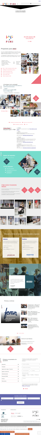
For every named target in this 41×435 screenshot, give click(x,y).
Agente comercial (5, 371)
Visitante (3, 366)
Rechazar (7, 434)
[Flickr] (30, 41)
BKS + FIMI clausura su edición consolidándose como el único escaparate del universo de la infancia (34, 313)
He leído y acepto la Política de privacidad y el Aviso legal (12, 400)
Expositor (4, 364)
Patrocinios (4, 381)
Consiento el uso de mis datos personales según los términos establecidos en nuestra (30, 385)
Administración (5, 373)
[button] (30, 3)
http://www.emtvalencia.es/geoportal (29, 147)
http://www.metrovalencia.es (28, 135)
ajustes (30, 429)
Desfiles (32, 374)
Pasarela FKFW (5, 376)
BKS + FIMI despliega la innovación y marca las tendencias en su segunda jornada (33, 320)
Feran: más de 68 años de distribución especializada (10, 319)
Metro (19, 131)
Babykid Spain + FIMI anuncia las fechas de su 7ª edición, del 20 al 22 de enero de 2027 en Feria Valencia (34, 306)
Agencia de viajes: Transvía (7, 369)
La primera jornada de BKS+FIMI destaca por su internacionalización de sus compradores (33, 326)
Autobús (19, 143)
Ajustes (12, 434)
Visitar (28, 374)
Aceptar (2, 434)
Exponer (24, 374)
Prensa (3, 378)
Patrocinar (37, 374)
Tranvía (19, 137)
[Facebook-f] (28, 41)
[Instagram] (29, 41)
